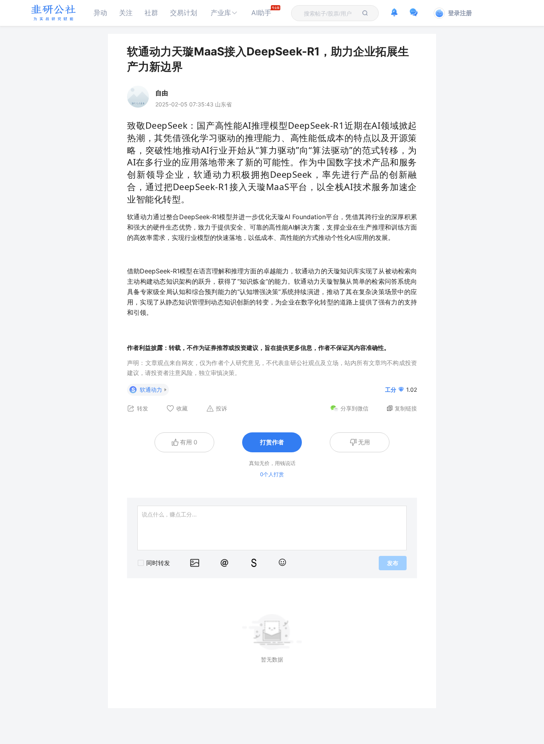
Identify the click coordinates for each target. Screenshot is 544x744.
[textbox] (330, 14)
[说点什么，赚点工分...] (272, 528)
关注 (126, 13)
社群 (151, 13)
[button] (224, 13)
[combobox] (330, 13)
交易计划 (183, 13)
